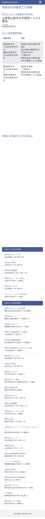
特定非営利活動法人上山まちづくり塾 (18, 348)
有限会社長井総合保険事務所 (14, 477)
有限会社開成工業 (10, 387)
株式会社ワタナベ (10, 324)
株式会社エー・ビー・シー (14, 438)
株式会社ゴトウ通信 (11, 379)
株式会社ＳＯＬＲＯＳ (12, 254)
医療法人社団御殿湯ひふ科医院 (15, 332)
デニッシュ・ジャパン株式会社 (15, 294)
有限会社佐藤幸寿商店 (12, 340)
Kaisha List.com (10, 2)
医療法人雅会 (9, 419)
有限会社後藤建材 (10, 270)
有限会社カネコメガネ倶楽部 (14, 308)
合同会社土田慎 (10, 262)
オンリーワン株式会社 (12, 461)
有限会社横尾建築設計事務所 (14, 453)
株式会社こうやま (10, 286)
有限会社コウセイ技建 (12, 501)
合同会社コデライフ (11, 485)
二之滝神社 (8, 493)
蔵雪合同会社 (9, 446)
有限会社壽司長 (10, 469)
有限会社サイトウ (10, 316)
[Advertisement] (22, 107)
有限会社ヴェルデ (10, 372)
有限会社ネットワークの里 (14, 278)
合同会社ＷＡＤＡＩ (11, 395)
